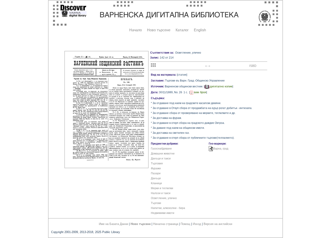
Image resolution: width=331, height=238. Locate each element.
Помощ (185, 224)
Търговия (157, 163)
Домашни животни (163, 153)
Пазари (156, 173)
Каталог (182, 30)
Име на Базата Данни (113, 224)
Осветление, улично (164, 198)
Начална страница (165, 224)
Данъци (156, 178)
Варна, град (220, 148)
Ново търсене (158, 30)
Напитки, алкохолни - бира (168, 208)
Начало (135, 30)
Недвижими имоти (162, 213)
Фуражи (156, 168)
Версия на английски (218, 224)
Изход (197, 224)
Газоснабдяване (161, 148)
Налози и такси (160, 193)
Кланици (156, 183)
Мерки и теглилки (162, 188)
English (200, 30)
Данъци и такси (161, 158)
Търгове (156, 203)
